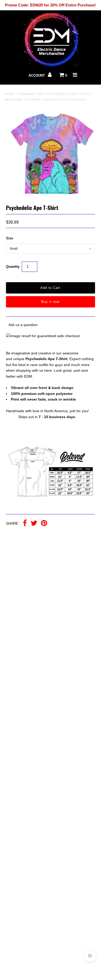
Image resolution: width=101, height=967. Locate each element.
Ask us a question (23, 325)
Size (9, 238)
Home (10, 93)
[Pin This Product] (44, 523)
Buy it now (50, 302)
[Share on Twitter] (34, 523)
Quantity (12, 267)
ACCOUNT (37, 75)
